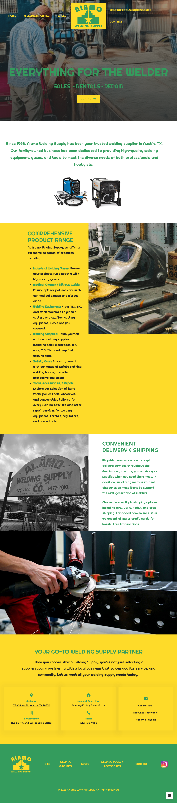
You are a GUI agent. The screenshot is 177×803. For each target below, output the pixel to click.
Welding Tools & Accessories (130, 10)
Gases (62, 15)
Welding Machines (37, 15)
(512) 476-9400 (88, 722)
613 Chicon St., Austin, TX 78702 (31, 705)
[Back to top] (169, 795)
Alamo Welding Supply (82, 789)
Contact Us (88, 98)
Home (12, 15)
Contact (116, 21)
